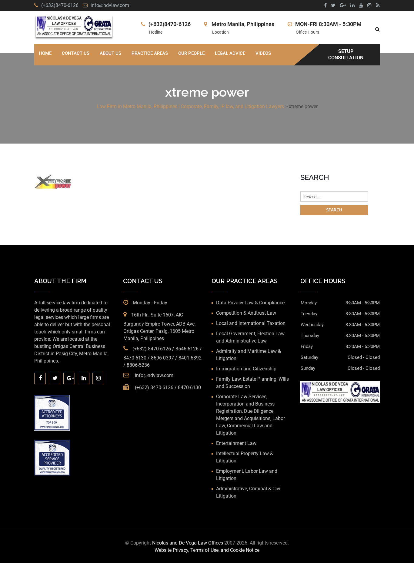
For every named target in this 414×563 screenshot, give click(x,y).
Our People (191, 53)
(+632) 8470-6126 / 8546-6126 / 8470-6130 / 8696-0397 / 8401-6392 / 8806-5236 (162, 357)
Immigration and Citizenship (246, 369)
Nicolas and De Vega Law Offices (188, 543)
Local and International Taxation (250, 323)
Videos (263, 53)
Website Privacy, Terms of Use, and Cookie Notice (207, 550)
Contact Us (75, 53)
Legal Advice (230, 53)
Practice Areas (150, 53)
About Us (110, 53)
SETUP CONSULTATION (345, 54)
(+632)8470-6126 (59, 5)
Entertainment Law (236, 443)
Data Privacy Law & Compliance (250, 303)
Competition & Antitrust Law (246, 313)
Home (45, 53)
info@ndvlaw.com (110, 5)
